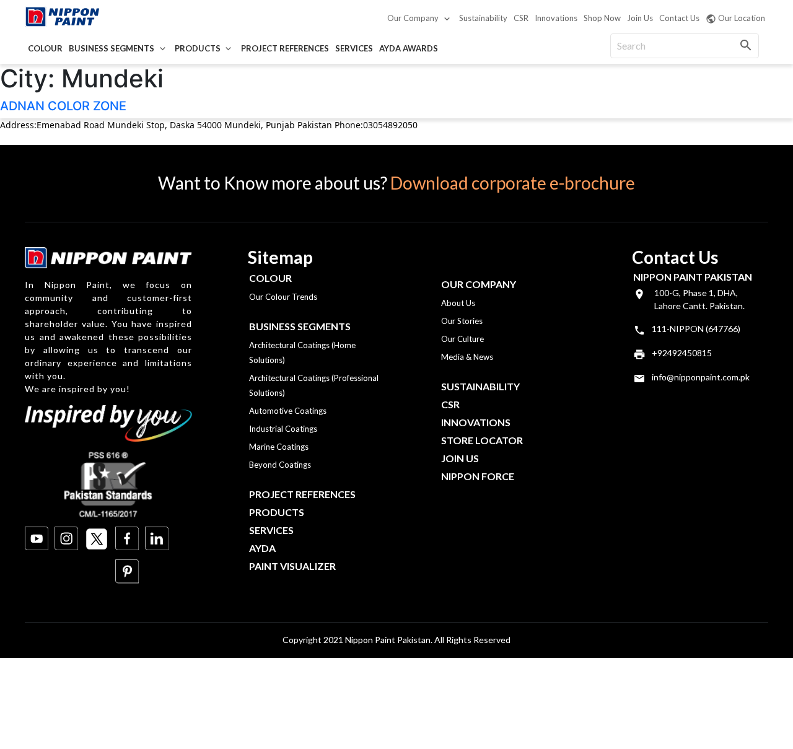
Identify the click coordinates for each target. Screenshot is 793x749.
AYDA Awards (408, 48)
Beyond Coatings (280, 465)
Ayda (262, 548)
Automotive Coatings (287, 411)
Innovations (556, 18)
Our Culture (462, 339)
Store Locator (482, 440)
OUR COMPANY (478, 284)
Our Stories (462, 321)
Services (354, 48)
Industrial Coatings (283, 429)
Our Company (413, 18)
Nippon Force (477, 476)
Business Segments (111, 48)
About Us (458, 303)
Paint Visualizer (292, 566)
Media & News (467, 357)
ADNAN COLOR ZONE (63, 106)
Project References (285, 48)
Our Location (741, 18)
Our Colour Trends (283, 297)
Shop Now (602, 18)
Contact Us (679, 18)
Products (198, 48)
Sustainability (483, 18)
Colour (45, 48)
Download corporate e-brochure (512, 182)
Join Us (640, 18)
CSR (521, 18)
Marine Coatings (279, 447)
